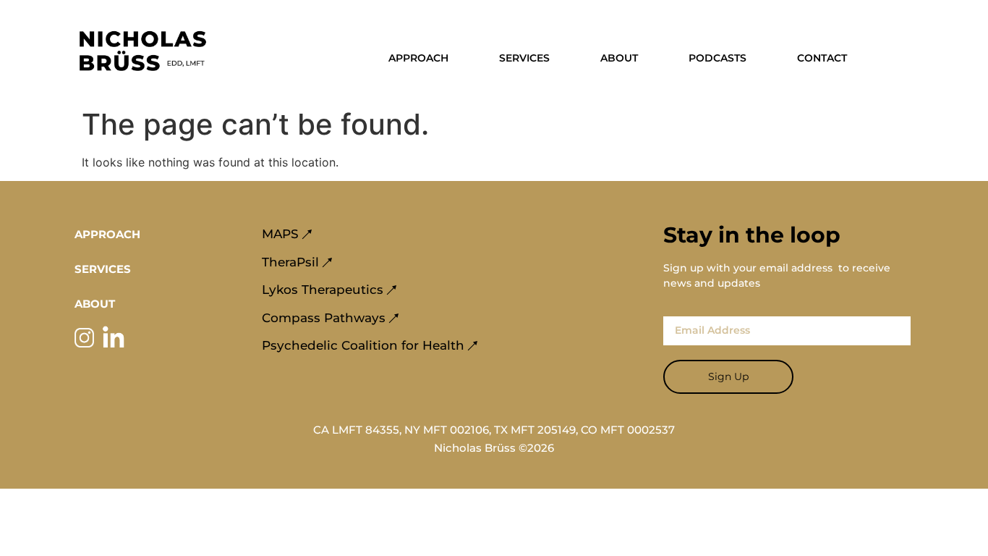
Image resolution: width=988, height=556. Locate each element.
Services (524, 57)
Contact (822, 57)
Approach (418, 57)
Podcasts (717, 57)
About (619, 57)
